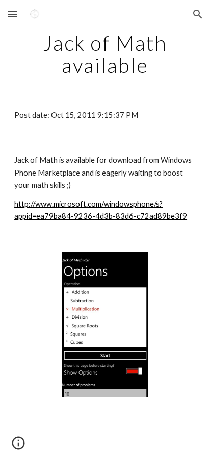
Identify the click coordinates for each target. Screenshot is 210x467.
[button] (12, 14)
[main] (105, 54)
